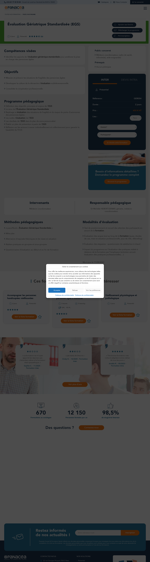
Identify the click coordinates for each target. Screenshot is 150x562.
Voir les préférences (93, 290)
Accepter (57, 290)
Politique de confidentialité (64, 295)
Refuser (75, 290)
